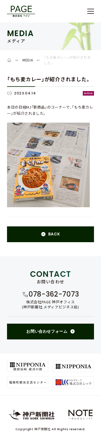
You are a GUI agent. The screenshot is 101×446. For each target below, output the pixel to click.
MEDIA (27, 60)
